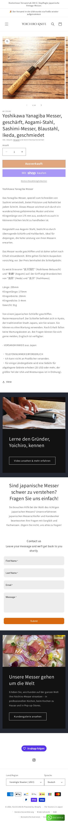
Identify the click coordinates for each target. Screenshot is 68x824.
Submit (34, 621)
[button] (6, 24)
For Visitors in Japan (54, 807)
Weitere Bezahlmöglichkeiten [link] (34, 181)
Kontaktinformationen (30, 817)
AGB (55, 812)
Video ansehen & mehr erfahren (32, 460)
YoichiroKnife (18, 807)
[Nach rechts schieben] (41, 105)
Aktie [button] (9, 381)
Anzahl (5, 145)
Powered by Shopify (32, 807)
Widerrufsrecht (43, 812)
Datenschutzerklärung (24, 812)
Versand (16, 140)
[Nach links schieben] (26, 105)
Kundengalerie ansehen (28, 716)
